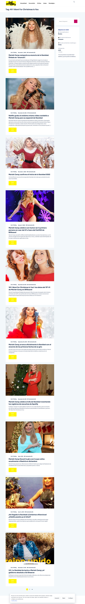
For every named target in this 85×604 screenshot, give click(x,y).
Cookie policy (14, 600)
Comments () (31, 52)
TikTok (60, 44)
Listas (45, 3)
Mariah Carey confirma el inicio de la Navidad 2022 (29, 174)
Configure (70, 598)
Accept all (57, 598)
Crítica (39, 3)
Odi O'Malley (14, 52)
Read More (12, 71)
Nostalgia (51, 3)
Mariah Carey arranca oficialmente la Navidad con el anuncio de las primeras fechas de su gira (30, 346)
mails (59, 50)
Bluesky (60, 33)
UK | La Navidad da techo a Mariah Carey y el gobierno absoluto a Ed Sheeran (26, 571)
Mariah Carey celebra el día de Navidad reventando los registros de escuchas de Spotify (29, 403)
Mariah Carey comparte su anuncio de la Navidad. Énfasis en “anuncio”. (29, 56)
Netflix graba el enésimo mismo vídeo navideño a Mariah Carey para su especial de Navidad (29, 117)
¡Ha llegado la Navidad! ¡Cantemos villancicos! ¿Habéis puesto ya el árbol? (28, 516)
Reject (63, 598)
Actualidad (23, 3)
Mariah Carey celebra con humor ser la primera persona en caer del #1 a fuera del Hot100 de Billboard (28, 230)
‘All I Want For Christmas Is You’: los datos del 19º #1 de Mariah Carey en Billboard (29, 288)
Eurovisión (32, 3)
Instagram (60, 39)
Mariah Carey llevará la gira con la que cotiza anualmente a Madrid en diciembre (27, 460)
